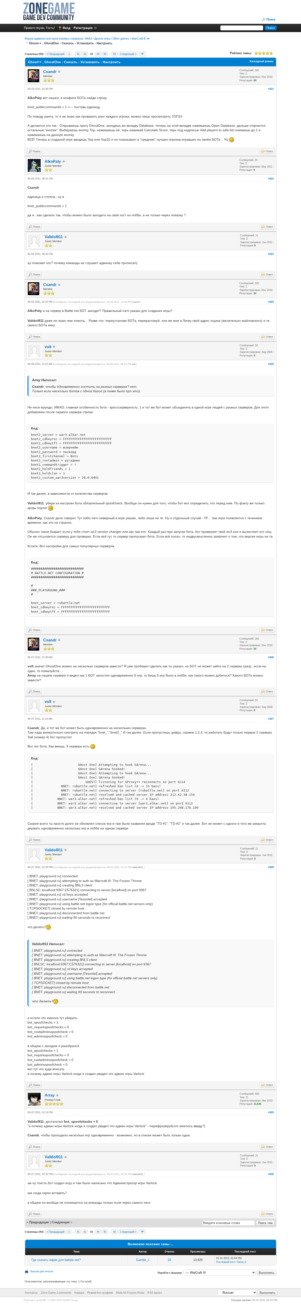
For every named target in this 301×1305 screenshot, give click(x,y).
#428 (271, 867)
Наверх (79, 1292)
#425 (271, 364)
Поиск (271, 19)
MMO (88, 38)
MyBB (42, 1300)
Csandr (49, 72)
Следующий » (128, 54)
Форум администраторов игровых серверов (54, 38)
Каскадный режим (261, 61)
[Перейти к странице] (142, 54)
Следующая (61, 1222)
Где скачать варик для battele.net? (56, 1260)
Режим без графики (100, 1292)
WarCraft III (138, 38)
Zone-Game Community (56, 1292)
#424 (271, 301)
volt (48, 347)
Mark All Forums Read (130, 1292)
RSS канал (154, 1292)
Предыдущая (39, 1222)
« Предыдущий (55, 54)
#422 (271, 178)
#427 (271, 718)
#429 (271, 1112)
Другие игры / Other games (111, 38)
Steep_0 (241, 1261)
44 (98, 54)
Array (50, 1095)
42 (84, 54)
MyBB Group (70, 1300)
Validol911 (54, 237)
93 (114, 54)
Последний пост (225, 1261)
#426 (271, 657)
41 (78, 54)
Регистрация (83, 28)
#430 (271, 1174)
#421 (271, 88)
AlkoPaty (53, 161)
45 (104, 54)
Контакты (31, 1292)
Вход (66, 28)
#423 (271, 254)
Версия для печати (41, 1271)
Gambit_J (142, 1260)
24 (169, 1260)
